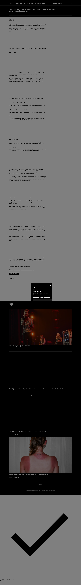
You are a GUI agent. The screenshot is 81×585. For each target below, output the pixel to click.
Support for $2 (41, 297)
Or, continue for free (41, 302)
